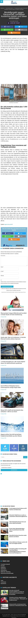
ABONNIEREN (14, 470)
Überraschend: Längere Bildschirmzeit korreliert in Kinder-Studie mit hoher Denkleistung (14, 313)
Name (2, 266)
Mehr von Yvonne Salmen (13, 290)
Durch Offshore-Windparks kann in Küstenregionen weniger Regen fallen (11, 386)
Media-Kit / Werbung (5, 571)
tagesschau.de (7, 224)
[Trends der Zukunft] (14, 2)
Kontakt (3, 565)
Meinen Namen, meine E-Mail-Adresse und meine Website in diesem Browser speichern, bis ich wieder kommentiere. (13, 282)
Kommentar (3, 255)
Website (2, 275)
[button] (7, 27)
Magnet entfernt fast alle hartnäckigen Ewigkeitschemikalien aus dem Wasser (11, 435)
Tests (2, 580)
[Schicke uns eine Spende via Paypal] (7, 245)
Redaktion (3, 567)
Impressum (3, 568)
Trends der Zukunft (5, 564)
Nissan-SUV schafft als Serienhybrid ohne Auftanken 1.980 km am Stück (12, 410)
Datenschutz (4, 570)
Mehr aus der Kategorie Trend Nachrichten (13, 292)
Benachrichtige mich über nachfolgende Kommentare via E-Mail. (14, 288)
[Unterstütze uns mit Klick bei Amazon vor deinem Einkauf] (20, 245)
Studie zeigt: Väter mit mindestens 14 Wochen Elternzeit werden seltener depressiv (13, 338)
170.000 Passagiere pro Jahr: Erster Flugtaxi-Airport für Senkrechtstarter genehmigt (13, 362)
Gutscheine (3, 583)
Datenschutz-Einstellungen (7, 573)
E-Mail (2, 271)
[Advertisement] (14, 68)
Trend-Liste (3, 582)
